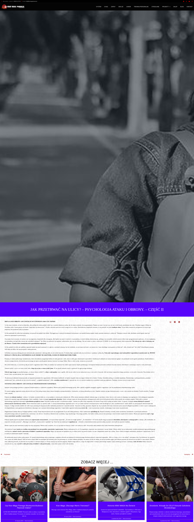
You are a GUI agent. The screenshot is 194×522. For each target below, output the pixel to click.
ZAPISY (113, 6)
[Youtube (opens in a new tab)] (189, 1)
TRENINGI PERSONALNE (141, 6)
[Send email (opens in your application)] (192, 1)
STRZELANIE (155, 6)
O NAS (106, 6)
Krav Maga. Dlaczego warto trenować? (72, 506)
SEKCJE (120, 6)
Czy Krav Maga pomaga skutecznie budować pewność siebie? (24, 507)
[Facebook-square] (170, 322)
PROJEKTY (165, 6)
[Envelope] (179, 322)
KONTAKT (189, 6)
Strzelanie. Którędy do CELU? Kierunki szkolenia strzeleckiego (170, 507)
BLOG (182, 6)
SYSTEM (98, 6)
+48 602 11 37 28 (16, 1)
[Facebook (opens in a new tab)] (183, 1)
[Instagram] (175, 322)
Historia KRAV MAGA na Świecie (121, 506)
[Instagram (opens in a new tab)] (186, 1)
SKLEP (175, 6)
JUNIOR (128, 6)
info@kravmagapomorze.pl (31, 1)
